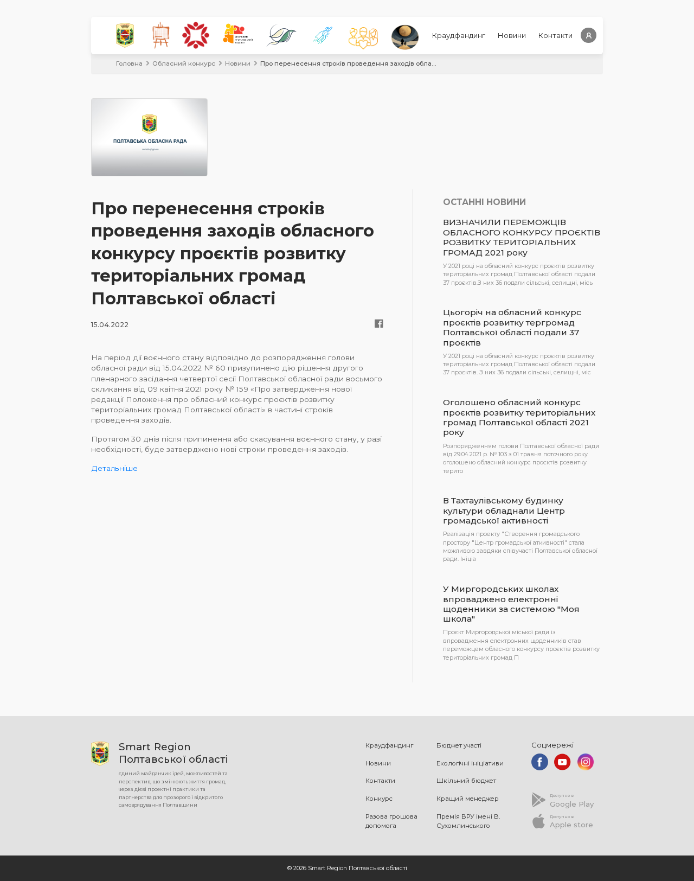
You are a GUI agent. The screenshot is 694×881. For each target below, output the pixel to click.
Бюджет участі (458, 745)
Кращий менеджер (467, 798)
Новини (512, 35)
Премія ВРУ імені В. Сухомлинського (468, 821)
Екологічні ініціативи (470, 763)
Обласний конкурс (183, 63)
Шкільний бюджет (466, 780)
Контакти (555, 35)
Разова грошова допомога (391, 821)
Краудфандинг (458, 35)
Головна (129, 63)
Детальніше (114, 468)
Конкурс (379, 798)
